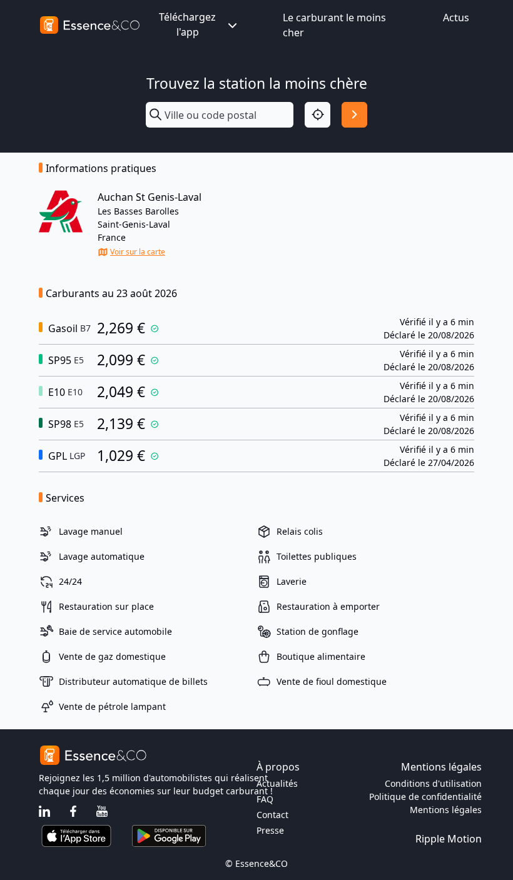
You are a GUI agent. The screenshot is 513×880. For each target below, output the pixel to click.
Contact (272, 815)
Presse (270, 830)
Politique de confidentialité (425, 796)
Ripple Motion (448, 839)
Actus (456, 17)
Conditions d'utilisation (433, 783)
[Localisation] (317, 115)
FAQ (264, 799)
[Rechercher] (354, 115)
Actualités (277, 783)
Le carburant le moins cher (334, 25)
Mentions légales (446, 810)
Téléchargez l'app (187, 24)
